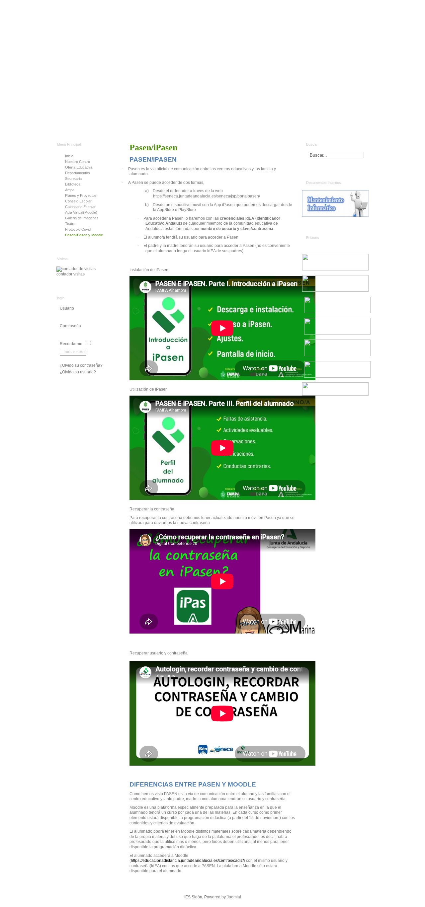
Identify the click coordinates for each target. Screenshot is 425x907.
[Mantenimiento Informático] (337, 203)
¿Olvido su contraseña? (81, 365)
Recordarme (71, 343)
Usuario (67, 308)
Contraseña (70, 326)
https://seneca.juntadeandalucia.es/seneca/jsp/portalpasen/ (206, 196)
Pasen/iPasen (153, 147)
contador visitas (70, 274)
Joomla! (234, 897)
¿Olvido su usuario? (78, 372)
